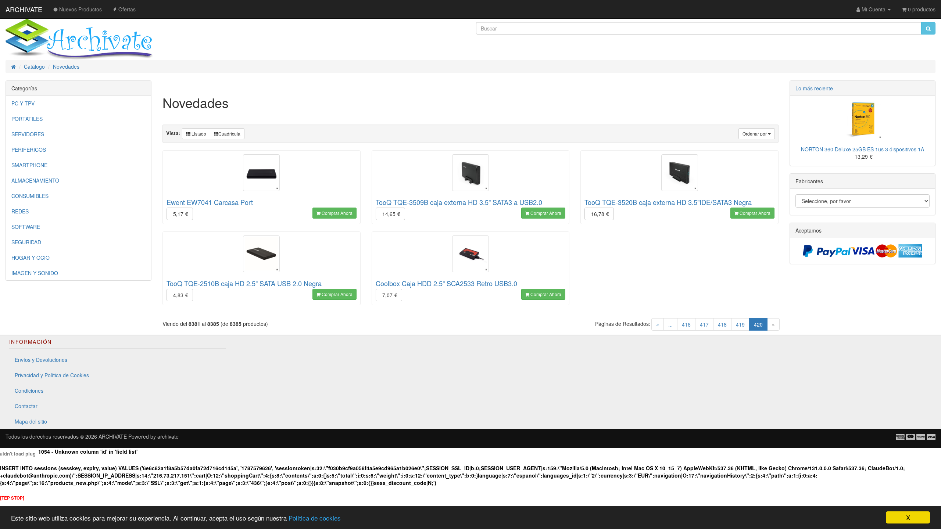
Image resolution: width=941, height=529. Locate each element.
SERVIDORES (27, 134)
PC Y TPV (23, 103)
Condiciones (29, 390)
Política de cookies (315, 517)
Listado (198, 133)
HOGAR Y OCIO (30, 257)
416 (686, 324)
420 (761, 324)
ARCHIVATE (24, 9)
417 (704, 324)
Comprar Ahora (337, 213)
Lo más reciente (814, 88)
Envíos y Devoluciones (41, 359)
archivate (168, 436)
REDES (20, 211)
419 (740, 324)
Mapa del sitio (31, 421)
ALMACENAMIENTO (35, 180)
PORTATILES (27, 118)
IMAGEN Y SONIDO (34, 273)
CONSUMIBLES (30, 195)
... (670, 324)
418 (722, 324)
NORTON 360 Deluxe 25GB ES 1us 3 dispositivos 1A (862, 149)
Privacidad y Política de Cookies (52, 375)
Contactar (26, 406)
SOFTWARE (25, 226)
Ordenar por (755, 133)
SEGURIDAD (26, 242)
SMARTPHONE (29, 165)
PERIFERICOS (28, 149)
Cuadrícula (229, 133)
